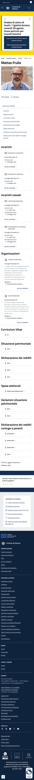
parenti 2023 (10, 440)
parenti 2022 (10, 447)
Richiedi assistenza (14, 506)
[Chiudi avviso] (30, 19)
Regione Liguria (6, 2)
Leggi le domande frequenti (16, 502)
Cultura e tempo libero (7, 604)
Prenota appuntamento (15, 514)
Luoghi (3, 665)
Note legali (4, 713)
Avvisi (3, 649)
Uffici (2, 558)
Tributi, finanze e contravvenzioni (11, 632)
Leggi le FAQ (5, 696)
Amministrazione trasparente (10, 707)
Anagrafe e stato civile (8, 591)
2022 (8, 349)
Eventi (3, 669)
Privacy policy (5, 742)
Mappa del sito (5, 736)
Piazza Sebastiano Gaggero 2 (15, 284)
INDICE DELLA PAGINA (9, 106)
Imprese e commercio (7, 616)
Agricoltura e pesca (7, 581)
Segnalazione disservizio (8, 701)
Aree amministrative (7, 555)
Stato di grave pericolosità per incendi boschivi (16, 46)
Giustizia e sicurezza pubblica (9, 613)
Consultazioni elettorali (8, 600)
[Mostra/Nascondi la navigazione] (2, 8)
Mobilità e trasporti (6, 620)
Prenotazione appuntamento (9, 699)
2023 (8, 370)
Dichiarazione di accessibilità (9, 716)
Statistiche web (6, 719)
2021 (8, 377)
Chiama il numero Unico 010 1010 (18, 510)
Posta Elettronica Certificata (9, 690)
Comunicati (4, 652)
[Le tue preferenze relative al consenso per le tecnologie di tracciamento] (3, 777)
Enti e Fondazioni (6, 562)
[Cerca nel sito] (29, 8)
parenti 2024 (10, 434)
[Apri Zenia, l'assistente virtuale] (29, 773)
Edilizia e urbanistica (7, 607)
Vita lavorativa (5, 639)
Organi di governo (6, 552)
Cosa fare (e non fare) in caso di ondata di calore (16, 39)
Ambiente (4, 584)
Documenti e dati (6, 571)
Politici (20, 58)
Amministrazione (11, 58)
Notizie (3, 655)
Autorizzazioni (5, 594)
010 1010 (15, 692)
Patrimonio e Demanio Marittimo (11, 623)
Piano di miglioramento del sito (10, 746)
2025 (8, 454)
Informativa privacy (7, 710)
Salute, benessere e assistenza (10, 629)
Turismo (3, 635)
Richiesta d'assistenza (7, 704)
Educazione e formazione (8, 610)
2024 (8, 363)
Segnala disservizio (14, 518)
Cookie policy (5, 739)
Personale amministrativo (9, 568)
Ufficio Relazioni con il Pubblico (10, 687)
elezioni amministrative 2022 (15, 391)
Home (2, 58)
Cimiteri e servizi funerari (8, 597)
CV (7, 335)
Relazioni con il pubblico (8, 626)
